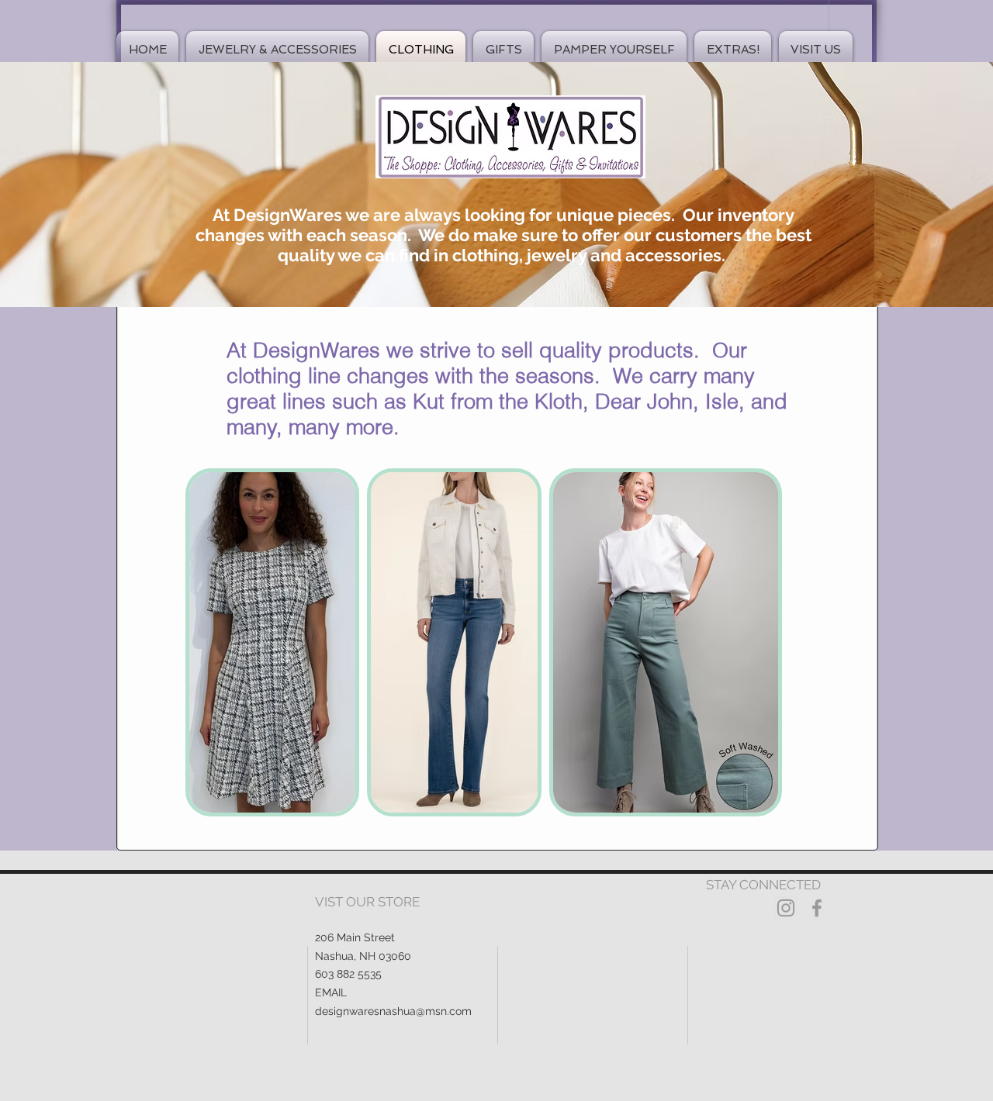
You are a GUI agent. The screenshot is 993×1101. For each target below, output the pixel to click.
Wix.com (579, 1094)
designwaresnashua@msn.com (393, 1011)
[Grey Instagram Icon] (786, 908)
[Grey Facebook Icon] (817, 908)
